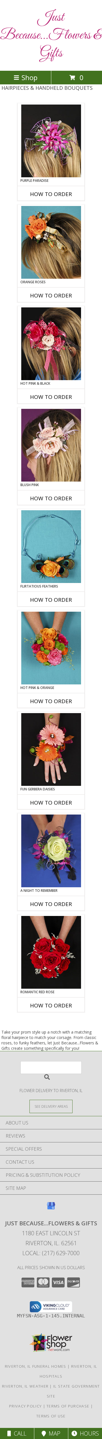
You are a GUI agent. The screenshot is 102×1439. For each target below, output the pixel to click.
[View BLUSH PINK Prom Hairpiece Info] (51, 445)
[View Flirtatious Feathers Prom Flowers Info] (51, 546)
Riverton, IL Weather (25, 1386)
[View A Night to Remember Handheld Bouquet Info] (51, 851)
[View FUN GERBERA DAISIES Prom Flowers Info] (51, 749)
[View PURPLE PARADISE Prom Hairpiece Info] (51, 141)
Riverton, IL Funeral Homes (35, 1366)
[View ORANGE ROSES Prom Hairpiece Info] (51, 242)
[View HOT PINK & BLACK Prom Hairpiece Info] (51, 343)
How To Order (51, 194)
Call (18, 1433)
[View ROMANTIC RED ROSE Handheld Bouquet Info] (51, 952)
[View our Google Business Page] (51, 1208)
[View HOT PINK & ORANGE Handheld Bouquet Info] (51, 648)
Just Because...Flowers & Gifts (51, 35)
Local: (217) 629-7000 (51, 1253)
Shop (29, 77)
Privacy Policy (25, 1406)
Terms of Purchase (67, 1406)
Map (53, 1433)
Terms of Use (51, 1416)
